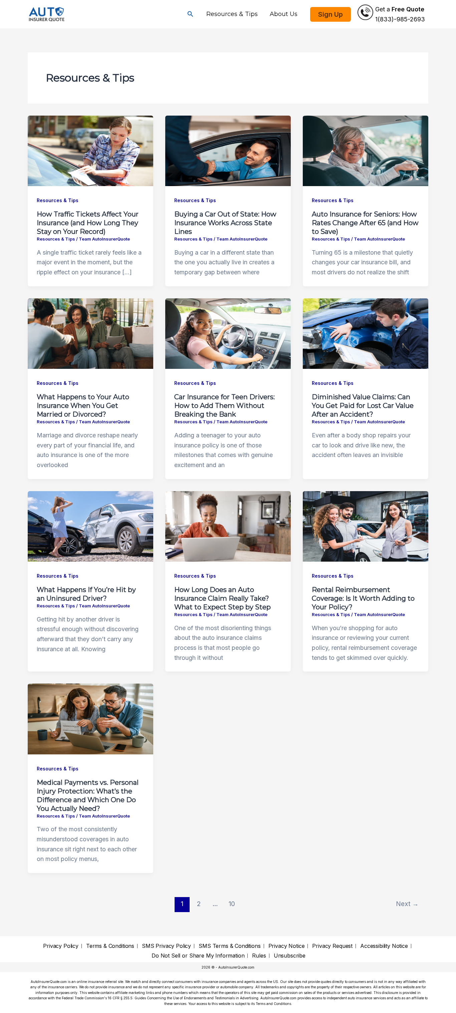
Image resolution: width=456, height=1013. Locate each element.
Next (407, 904)
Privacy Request (332, 946)
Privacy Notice (286, 946)
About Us (283, 14)
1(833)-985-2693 (400, 19)
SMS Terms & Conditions (229, 946)
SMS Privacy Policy (166, 946)
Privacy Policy (60, 946)
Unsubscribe (289, 956)
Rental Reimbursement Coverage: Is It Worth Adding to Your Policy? (363, 598)
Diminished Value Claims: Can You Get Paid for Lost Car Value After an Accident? (363, 405)
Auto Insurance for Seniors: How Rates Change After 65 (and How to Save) (365, 223)
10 (232, 904)
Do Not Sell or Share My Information (198, 956)
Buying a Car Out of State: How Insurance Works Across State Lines (225, 223)
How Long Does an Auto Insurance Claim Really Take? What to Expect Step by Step (222, 598)
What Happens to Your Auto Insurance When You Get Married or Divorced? (83, 405)
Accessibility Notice (384, 946)
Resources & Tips (232, 14)
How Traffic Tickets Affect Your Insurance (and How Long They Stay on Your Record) (88, 223)
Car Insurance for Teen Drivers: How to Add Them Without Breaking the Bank (224, 405)
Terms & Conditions (110, 946)
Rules (259, 956)
